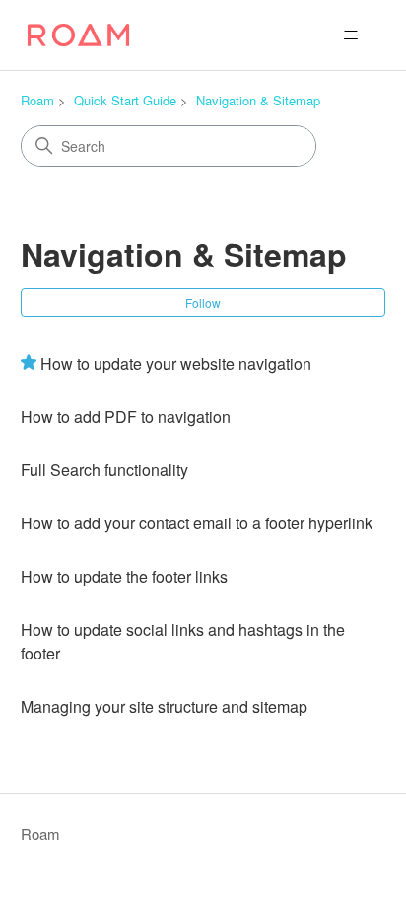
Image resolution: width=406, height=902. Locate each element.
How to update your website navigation (175, 363)
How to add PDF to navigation (126, 416)
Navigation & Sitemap (258, 100)
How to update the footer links (124, 576)
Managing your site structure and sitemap (164, 706)
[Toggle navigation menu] (350, 35)
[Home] (78, 35)
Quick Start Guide (125, 100)
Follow (203, 302)
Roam (37, 100)
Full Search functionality (104, 469)
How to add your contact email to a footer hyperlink (196, 523)
